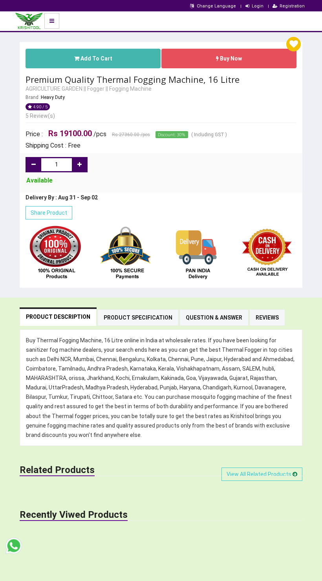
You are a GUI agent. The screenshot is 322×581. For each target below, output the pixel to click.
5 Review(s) (40, 116)
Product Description (58, 317)
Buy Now (230, 58)
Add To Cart (95, 58)
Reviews (267, 317)
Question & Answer (214, 317)
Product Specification (138, 317)
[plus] (79, 165)
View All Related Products (260, 474)
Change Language (216, 6)
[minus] (33, 165)
